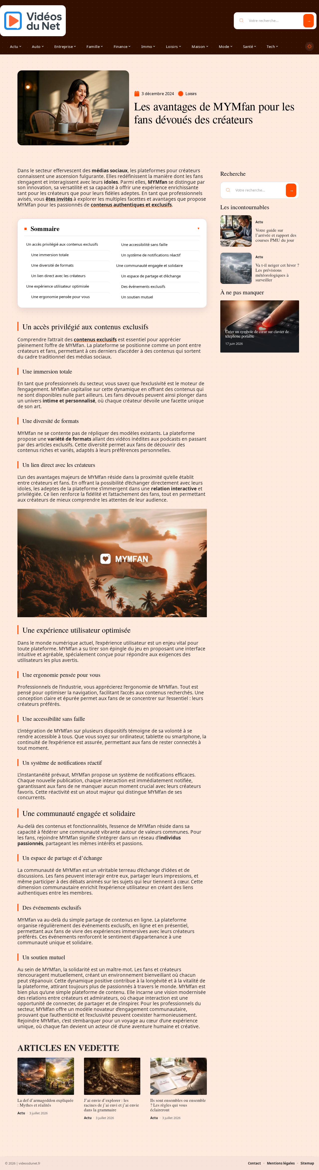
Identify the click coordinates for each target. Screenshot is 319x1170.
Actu (21, 1113)
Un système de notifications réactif (150, 254)
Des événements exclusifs (143, 286)
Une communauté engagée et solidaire (149, 265)
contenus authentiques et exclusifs (131, 204)
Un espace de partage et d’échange (151, 275)
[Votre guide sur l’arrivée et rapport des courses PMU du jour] (236, 231)
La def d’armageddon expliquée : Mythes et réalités (45, 1102)
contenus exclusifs (95, 339)
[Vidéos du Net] (33, 21)
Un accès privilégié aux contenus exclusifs (62, 244)
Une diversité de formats (52, 265)
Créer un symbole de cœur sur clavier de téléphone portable (257, 334)
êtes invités (59, 199)
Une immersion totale (50, 254)
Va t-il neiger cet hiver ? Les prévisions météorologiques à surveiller (277, 272)
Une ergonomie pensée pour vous (60, 296)
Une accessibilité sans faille (144, 244)
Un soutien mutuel (137, 296)
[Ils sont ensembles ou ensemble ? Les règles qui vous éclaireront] (178, 1076)
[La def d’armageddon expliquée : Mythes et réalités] (45, 1076)
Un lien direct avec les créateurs (58, 275)
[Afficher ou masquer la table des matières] (130, 228)
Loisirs (191, 93)
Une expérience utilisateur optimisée (57, 286)
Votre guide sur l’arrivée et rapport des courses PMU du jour (275, 235)
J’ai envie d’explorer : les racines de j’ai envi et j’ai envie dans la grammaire (111, 1105)
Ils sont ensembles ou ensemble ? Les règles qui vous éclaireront (178, 1105)
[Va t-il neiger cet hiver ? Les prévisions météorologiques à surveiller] (236, 268)
